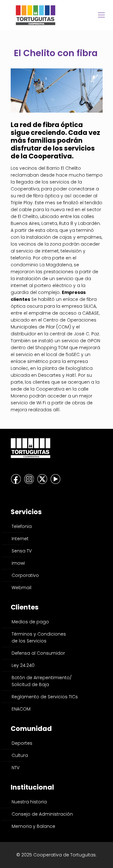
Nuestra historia (29, 802)
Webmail (21, 587)
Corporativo (25, 575)
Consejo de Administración (42, 814)
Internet (20, 538)
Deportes (22, 743)
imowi (18, 563)
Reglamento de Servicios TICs (45, 697)
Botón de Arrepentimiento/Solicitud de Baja (42, 681)
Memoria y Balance (33, 826)
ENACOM (21, 709)
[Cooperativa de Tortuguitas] (56, 15)
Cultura (20, 755)
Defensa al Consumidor (38, 653)
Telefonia (22, 526)
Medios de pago (30, 622)
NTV (15, 767)
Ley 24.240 (23, 665)
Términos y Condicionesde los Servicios (39, 637)
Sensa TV (22, 551)
